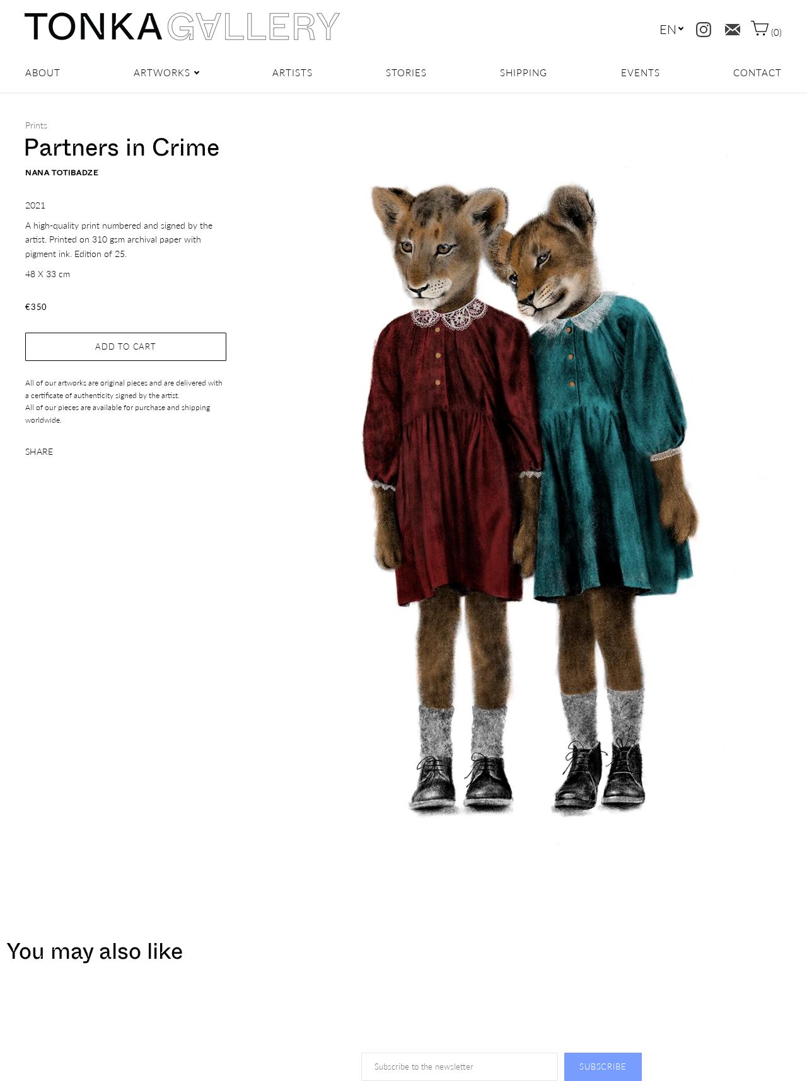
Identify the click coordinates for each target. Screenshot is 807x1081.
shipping (523, 72)
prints (36, 125)
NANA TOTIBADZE (61, 172)
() (775, 32)
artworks (162, 72)
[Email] (729, 26)
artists (292, 72)
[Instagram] (700, 26)
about (43, 72)
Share (39, 451)
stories (406, 72)
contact (757, 72)
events (640, 72)
